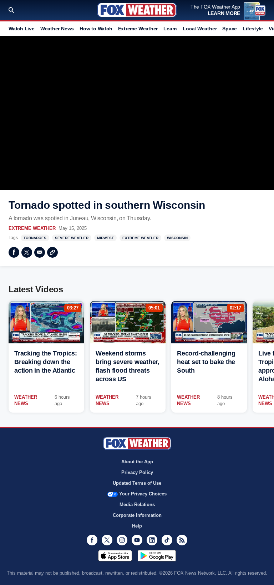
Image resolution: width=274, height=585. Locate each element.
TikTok (167, 540)
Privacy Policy (137, 472)
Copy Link (52, 252)
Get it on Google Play (157, 555)
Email (39, 252)
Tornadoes (35, 238)
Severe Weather (71, 238)
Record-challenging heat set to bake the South (206, 362)
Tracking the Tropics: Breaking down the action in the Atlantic (45, 362)
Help (137, 526)
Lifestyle (253, 28)
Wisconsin (177, 238)
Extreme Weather (138, 28)
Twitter (26, 252)
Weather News (57, 28)
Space (229, 28)
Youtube (137, 540)
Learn (170, 28)
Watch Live (22, 28)
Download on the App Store (115, 555)
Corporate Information (137, 515)
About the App (137, 461)
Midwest (105, 238)
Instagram (122, 540)
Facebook (14, 252)
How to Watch (96, 28)
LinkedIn (152, 540)
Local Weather (200, 28)
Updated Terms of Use (137, 483)
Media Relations (137, 504)
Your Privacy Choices (143, 493)
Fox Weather (137, 10)
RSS (182, 540)
